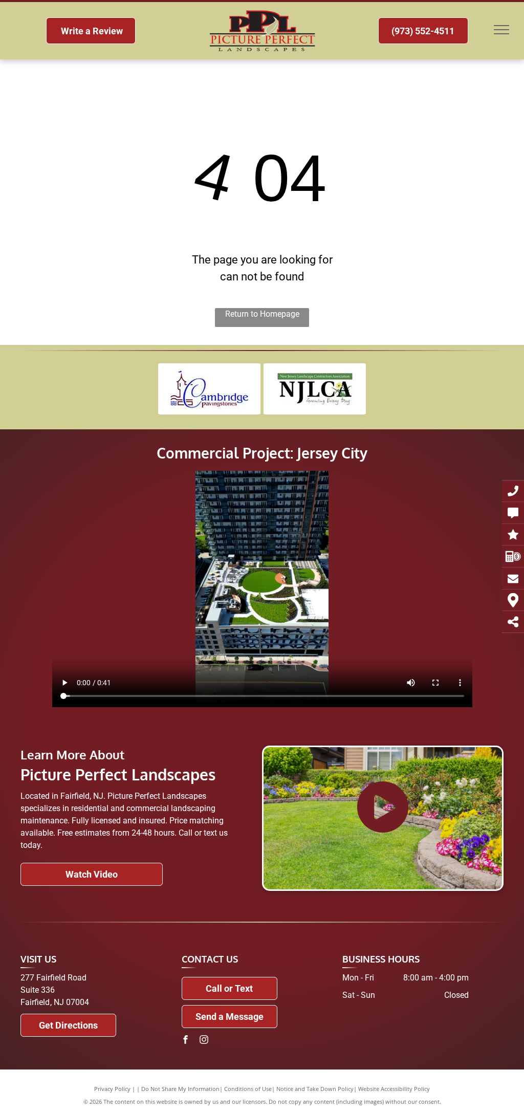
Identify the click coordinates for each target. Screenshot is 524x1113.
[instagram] (204, 1041)
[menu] (501, 29)
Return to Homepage (262, 314)
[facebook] (185, 1041)
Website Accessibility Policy (394, 1089)
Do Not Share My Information (180, 1089)
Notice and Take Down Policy (315, 1089)
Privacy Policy (112, 1089)
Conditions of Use (248, 1089)
